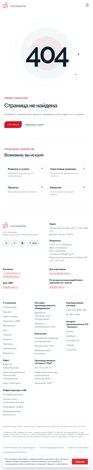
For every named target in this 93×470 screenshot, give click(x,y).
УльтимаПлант (9, 348)
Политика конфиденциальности (51, 447)
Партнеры (8, 343)
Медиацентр (9, 325)
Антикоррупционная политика (14, 452)
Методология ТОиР (44, 345)
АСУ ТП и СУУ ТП (43, 367)
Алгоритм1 (71, 349)
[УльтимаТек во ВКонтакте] (6, 243)
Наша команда (10, 316)
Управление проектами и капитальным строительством (46, 375)
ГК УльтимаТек (9, 307)
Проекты (7, 339)
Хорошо (80, 461)
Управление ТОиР (43, 383)
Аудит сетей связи (11, 383)
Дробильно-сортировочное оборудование (42, 315)
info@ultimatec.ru (11, 276)
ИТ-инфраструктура (12, 394)
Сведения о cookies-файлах (78, 447)
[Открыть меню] (87, 5)
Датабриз (70, 335)
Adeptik (70, 345)
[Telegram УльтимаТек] (14, 243)
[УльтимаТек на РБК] (22, 243)
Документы (8, 353)
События (7, 334)
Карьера (7, 311)
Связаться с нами (34, 124)
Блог (5, 330)
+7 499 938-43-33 (12, 273)
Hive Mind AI (72, 340)
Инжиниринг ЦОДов (13, 406)
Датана (69, 331)
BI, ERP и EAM (73, 314)
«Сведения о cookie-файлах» (57, 464)
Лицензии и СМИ (11, 320)
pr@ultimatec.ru (10, 287)
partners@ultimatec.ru (60, 273)
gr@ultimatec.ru (57, 286)
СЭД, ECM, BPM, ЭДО (76, 309)
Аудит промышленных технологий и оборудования (14, 375)
